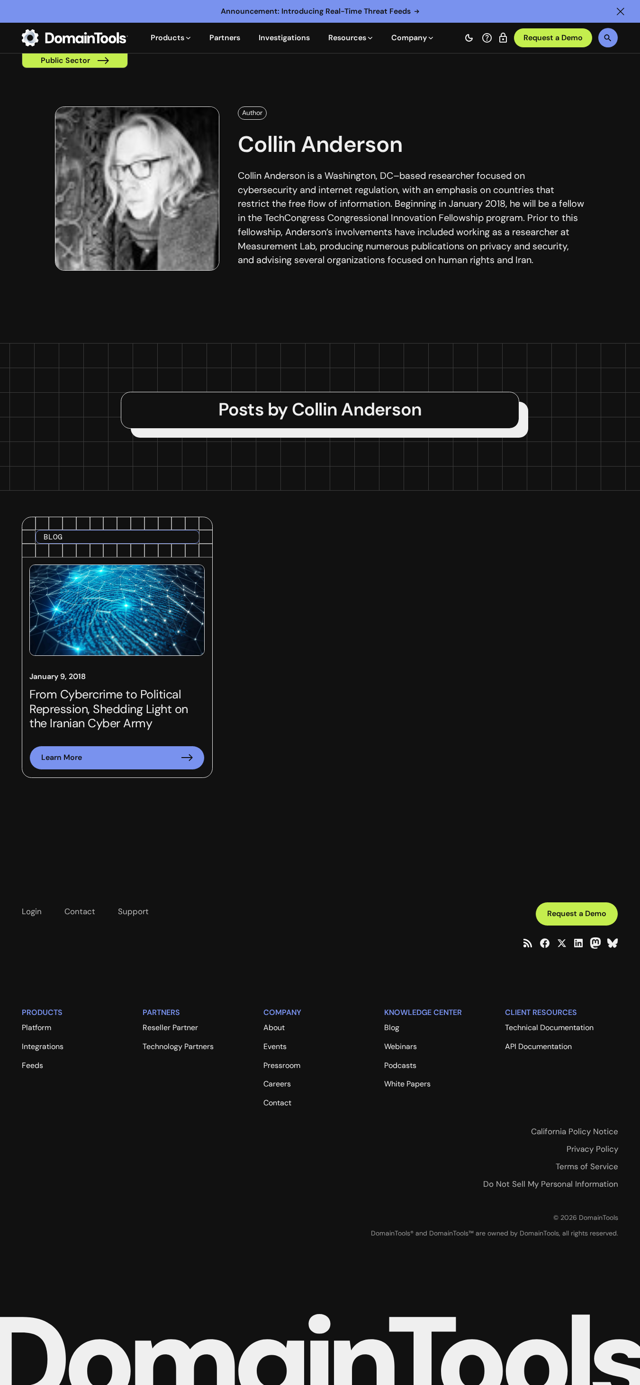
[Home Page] (75, 38)
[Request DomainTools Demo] (553, 38)
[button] (620, 11)
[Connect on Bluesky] (612, 943)
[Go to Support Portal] (487, 38)
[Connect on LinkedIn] (578, 943)
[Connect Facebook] (544, 943)
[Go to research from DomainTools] (503, 38)
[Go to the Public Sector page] (75, 60)
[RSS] (527, 943)
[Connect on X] (562, 943)
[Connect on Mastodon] (595, 943)
